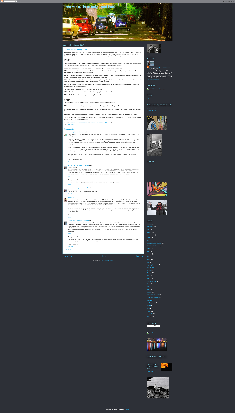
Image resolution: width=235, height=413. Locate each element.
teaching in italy (151, 303)
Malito (148, 259)
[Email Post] (110, 122)
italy (148, 251)
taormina (149, 300)
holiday (149, 248)
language (149, 254)
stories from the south (153, 294)
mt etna (149, 270)
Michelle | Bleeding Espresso (76, 132)
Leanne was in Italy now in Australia (78, 165)
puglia (148, 275)
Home (104, 256)
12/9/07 (70, 194)
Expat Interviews (151, 108)
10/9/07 (70, 184)
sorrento (149, 292)
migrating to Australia (152, 265)
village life (149, 313)
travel (148, 308)
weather (149, 316)
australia (149, 224)
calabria (149, 232)
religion (149, 278)
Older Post (139, 256)
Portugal (149, 273)
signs (148, 289)
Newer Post (68, 256)
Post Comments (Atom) (107, 260)
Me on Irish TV (151, 371)
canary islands (151, 235)
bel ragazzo (150, 226)
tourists (73, 124)
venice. (149, 311)
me (69, 124)
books (148, 229)
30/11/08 (70, 246)
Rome (148, 284)
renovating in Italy (152, 281)
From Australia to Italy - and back (89, 7)
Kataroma (71, 197)
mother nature (150, 267)
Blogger (127, 409)
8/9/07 (69, 161)
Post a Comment (70, 250)
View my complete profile (153, 79)
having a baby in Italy (152, 245)
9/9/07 (69, 176)
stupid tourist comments (153, 297)
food (148, 240)
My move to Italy (151, 110)
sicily (148, 286)
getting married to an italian (154, 243)
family (148, 237)
